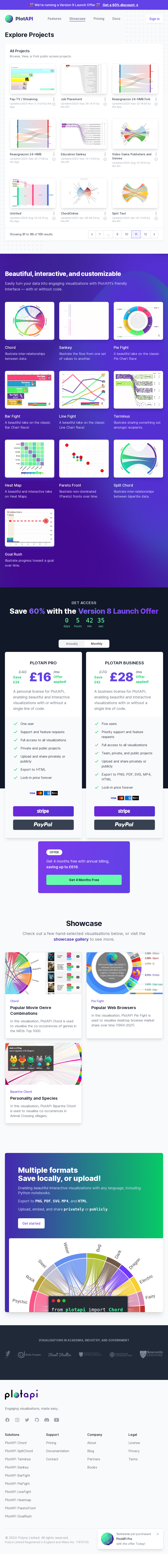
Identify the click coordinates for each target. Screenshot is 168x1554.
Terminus (122, 416)
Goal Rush (13, 554)
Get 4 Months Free (84, 880)
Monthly (96, 643)
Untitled (15, 213)
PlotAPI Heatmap (18, 1500)
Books (92, 1467)
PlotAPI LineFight (18, 1492)
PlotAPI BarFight (17, 1475)
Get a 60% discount (120, 5)
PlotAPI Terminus (18, 1459)
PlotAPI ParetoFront (20, 1508)
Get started (31, 1223)
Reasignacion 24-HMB (25, 154)
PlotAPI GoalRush (18, 1516)
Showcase (77, 19)
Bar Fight (12, 416)
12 (145, 234)
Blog (90, 1451)
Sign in (154, 19)
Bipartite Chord (21, 1091)
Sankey (65, 347)
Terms (133, 1459)
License (134, 1443)
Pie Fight (121, 347)
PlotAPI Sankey (17, 1467)
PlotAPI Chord (16, 1443)
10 (126, 234)
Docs (116, 19)
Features (54, 19)
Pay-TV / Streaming (23, 99)
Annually (72, 643)
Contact (52, 1459)
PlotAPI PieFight (17, 1484)
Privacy (134, 1451)
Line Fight (67, 416)
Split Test (119, 213)
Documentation (57, 1451)
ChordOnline (69, 213)
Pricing (99, 19)
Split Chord (123, 485)
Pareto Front (70, 485)
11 (136, 234)
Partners (93, 1459)
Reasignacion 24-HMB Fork (131, 99)
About (91, 1443)
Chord (10, 347)
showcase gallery (71, 939)
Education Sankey (73, 154)
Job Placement (71, 99)
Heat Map (13, 485)
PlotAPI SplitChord (19, 1451)
